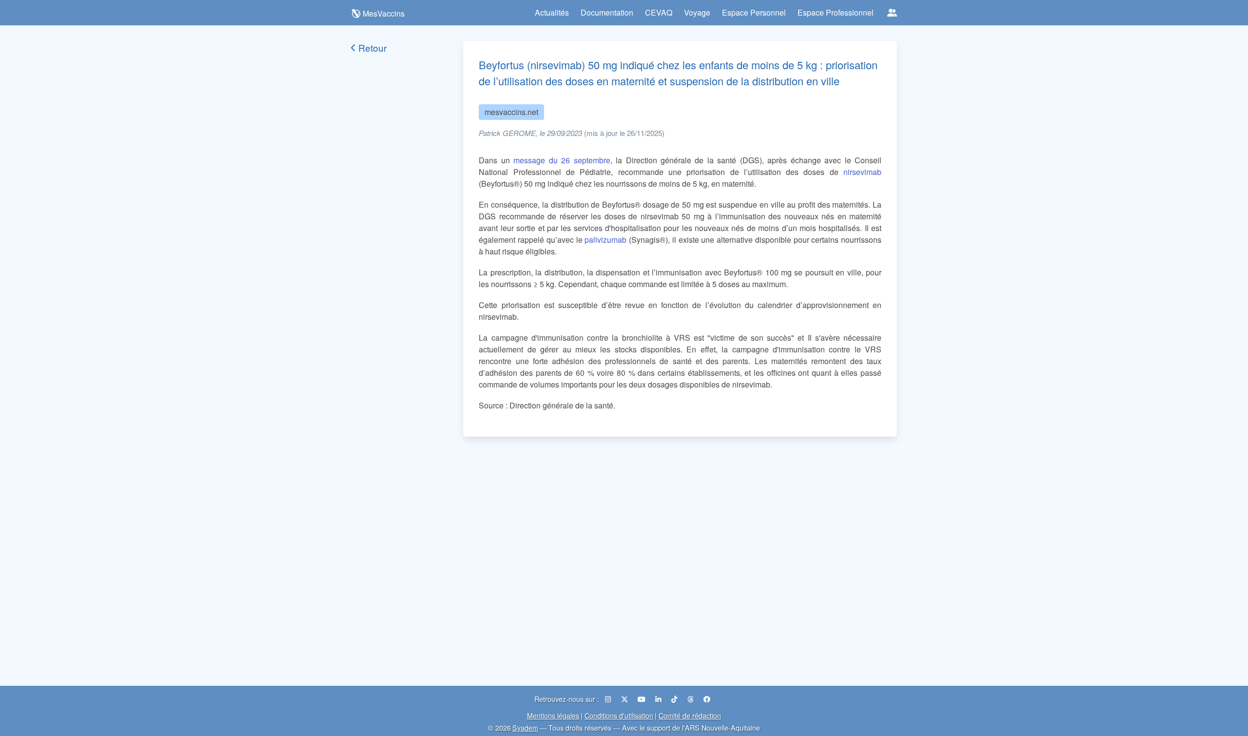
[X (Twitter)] (625, 699)
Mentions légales (553, 715)
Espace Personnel (754, 12)
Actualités (552, 12)
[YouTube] (642, 699)
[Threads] (691, 699)
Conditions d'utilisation (619, 715)
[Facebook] (707, 699)
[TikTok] (675, 699)
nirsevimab (862, 171)
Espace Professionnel (836, 12)
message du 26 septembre (561, 160)
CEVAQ (658, 12)
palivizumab (605, 239)
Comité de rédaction (690, 715)
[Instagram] (609, 699)
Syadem (525, 727)
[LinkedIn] (659, 699)
